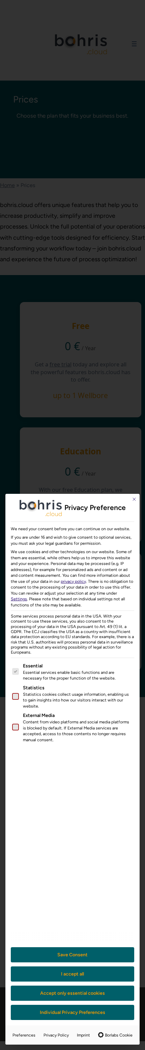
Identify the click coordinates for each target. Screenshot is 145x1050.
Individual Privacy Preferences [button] (72, 1012)
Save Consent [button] (72, 955)
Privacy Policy (56, 1035)
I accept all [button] (72, 974)
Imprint (83, 1035)
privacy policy (73, 581)
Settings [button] (19, 598)
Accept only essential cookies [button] (72, 993)
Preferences (23, 1035)
